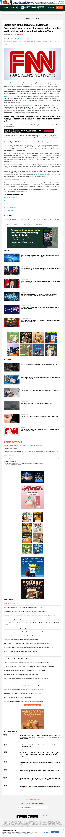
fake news (44, 41)
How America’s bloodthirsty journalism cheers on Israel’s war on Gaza (39, 364)
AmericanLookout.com (10, 207)
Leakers (26, 43)
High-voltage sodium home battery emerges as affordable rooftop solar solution (23, 689)
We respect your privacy (33, 810)
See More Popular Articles (32, 705)
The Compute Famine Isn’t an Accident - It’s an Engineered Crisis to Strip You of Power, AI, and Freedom (29, 615)
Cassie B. (29, 279)
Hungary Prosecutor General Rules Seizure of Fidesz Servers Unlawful (21, 658)
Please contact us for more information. (12, 464)
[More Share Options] (28, 38)
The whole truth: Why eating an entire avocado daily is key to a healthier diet (23, 655)
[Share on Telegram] (15, 38)
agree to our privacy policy (25, 834)
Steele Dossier (47, 43)
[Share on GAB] (18, 38)
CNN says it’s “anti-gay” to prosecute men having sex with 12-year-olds (39, 416)
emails (39, 41)
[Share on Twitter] (12, 38)
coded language (13, 41)
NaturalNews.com (8, 204)
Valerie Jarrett (39, 224)
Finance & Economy (41, 17)
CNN (8, 22)
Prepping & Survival (54, 17)
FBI (48, 41)
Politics (12, 17)
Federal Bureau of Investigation (16, 222)
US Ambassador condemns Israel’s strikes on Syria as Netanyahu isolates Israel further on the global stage (30, 632)
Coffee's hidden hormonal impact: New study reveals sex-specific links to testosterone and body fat (28, 647)
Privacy (35, 821)
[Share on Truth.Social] (22, 38)
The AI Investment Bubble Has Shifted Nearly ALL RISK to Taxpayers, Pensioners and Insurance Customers (40, 771)
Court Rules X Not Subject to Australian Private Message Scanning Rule (21, 639)
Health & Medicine (28, 17)
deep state (35, 41)
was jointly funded (28, 105)
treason (53, 43)
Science (27, 18)
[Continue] (46, 807)
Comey (24, 41)
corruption (29, 41)
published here (29, 825)
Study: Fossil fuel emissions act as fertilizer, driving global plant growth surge (22, 693)
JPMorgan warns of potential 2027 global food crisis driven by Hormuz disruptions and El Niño (27, 662)
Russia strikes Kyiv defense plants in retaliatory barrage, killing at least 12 (22, 635)
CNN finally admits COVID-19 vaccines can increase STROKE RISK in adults (40, 390)
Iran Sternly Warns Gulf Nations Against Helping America (18, 628)
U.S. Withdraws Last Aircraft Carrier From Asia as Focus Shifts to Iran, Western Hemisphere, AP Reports (29, 666)
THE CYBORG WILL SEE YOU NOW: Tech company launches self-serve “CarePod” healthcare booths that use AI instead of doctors (39, 295)
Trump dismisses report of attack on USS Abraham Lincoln (18, 682)
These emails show (9, 96)
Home (6, 17)
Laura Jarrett (20, 43)
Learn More (46, 832)
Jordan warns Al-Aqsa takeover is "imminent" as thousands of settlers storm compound (25, 611)
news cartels (36, 43)
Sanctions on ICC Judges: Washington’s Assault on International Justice (21, 619)
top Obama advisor (41, 175)
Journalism (13, 43)
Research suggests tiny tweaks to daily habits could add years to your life (22, 685)
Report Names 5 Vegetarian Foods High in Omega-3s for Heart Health (21, 674)
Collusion (20, 41)
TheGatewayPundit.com (10, 198)
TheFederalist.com (9, 201)
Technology (35, 18)
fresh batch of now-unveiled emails (14, 83)
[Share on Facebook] (8, 38)
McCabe (30, 43)
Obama (41, 43)
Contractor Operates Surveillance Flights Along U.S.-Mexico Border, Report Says (23, 701)
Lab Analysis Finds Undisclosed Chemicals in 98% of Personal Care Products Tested (24, 670)
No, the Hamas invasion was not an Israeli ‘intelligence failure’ (37, 403)
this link (25, 191)
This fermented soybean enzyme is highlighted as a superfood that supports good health (26, 678)
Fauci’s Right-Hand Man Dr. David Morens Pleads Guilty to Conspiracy (21, 651)
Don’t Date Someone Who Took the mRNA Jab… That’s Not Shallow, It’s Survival (23, 607)
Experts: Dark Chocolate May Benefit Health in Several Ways (19, 697)
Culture (19, 17)
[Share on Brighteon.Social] (5, 38)
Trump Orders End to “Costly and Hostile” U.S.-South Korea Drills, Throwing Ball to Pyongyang (27, 643)
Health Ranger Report (10, 731)
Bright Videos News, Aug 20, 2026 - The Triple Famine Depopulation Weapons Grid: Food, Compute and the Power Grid (40, 779)
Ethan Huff (15, 35)
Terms (39, 821)
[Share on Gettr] (25, 38)
